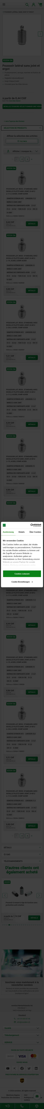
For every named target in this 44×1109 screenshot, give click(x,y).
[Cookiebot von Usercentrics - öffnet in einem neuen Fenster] (31, 525)
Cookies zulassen (22, 574)
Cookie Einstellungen (20, 582)
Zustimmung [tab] (8, 532)
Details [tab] (22, 532)
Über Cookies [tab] (35, 532)
